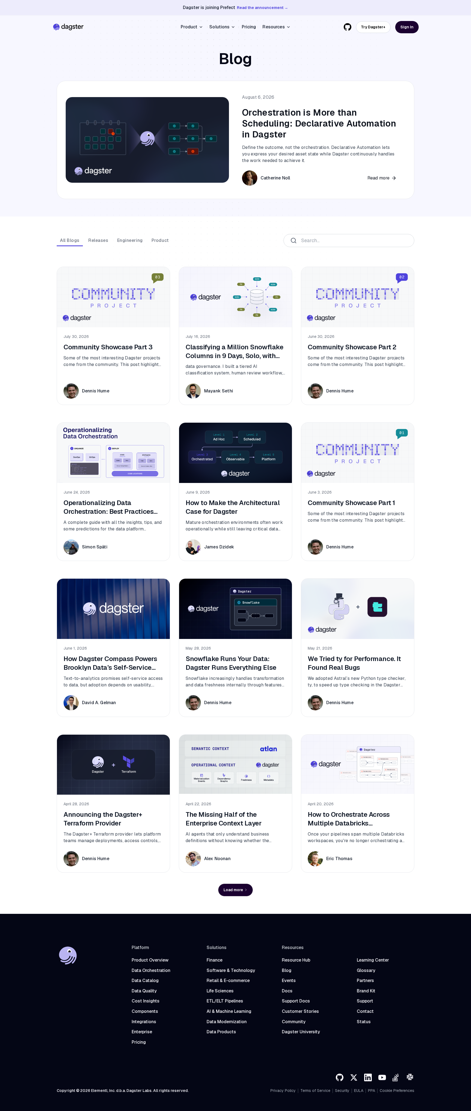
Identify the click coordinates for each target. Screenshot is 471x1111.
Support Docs (296, 1001)
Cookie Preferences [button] (397, 1090)
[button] (191, 27)
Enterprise (142, 1032)
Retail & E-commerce (228, 980)
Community (294, 1022)
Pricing (249, 27)
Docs (287, 991)
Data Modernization (227, 1022)
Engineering (130, 240)
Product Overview (150, 960)
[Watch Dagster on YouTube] (382, 1077)
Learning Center (373, 960)
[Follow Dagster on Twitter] (354, 1077)
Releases (98, 240)
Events (289, 980)
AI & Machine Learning (229, 1011)
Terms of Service (315, 1090)
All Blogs (70, 240)
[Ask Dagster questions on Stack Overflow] (396, 1077)
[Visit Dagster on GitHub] (339, 1077)
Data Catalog (145, 980)
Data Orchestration (151, 970)
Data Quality (144, 991)
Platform (140, 947)
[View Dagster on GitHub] (347, 27)
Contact (365, 1011)
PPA (371, 1090)
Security (342, 1090)
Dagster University (301, 1032)
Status (364, 1022)
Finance (214, 960)
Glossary (366, 970)
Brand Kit (366, 991)
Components (145, 1011)
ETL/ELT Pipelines (225, 1001)
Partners (365, 980)
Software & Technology (231, 970)
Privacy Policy (283, 1090)
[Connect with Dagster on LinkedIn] (368, 1077)
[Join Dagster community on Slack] (410, 1077)
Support (365, 1001)
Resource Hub (296, 960)
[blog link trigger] (235, 140)
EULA (358, 1090)
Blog (286, 970)
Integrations (144, 1022)
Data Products (221, 1032)
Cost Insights (145, 1001)
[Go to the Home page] (68, 27)
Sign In (406, 27)
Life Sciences (220, 991)
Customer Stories (300, 1011)
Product (160, 240)
